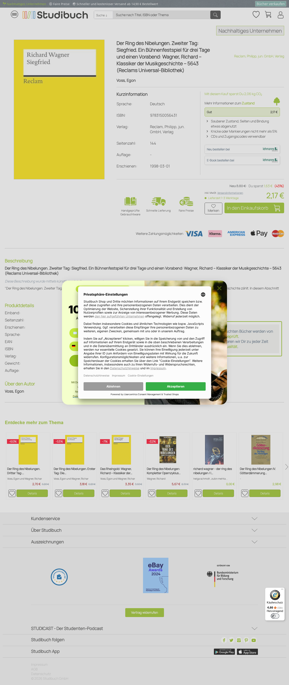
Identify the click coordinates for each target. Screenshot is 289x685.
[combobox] (77, 346)
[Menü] (282, 590)
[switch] (275, 616)
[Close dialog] (219, 288)
